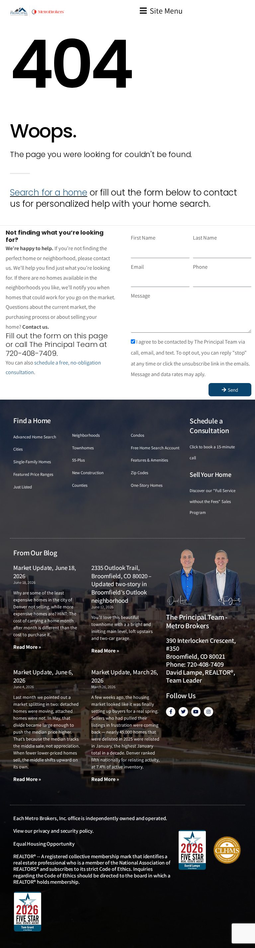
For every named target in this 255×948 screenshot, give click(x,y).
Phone (200, 266)
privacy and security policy (63, 830)
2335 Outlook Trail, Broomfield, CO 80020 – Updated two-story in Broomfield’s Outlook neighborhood (121, 584)
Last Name (205, 237)
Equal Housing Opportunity (44, 843)
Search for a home (48, 192)
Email (137, 266)
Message (140, 295)
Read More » (27, 646)
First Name (143, 237)
